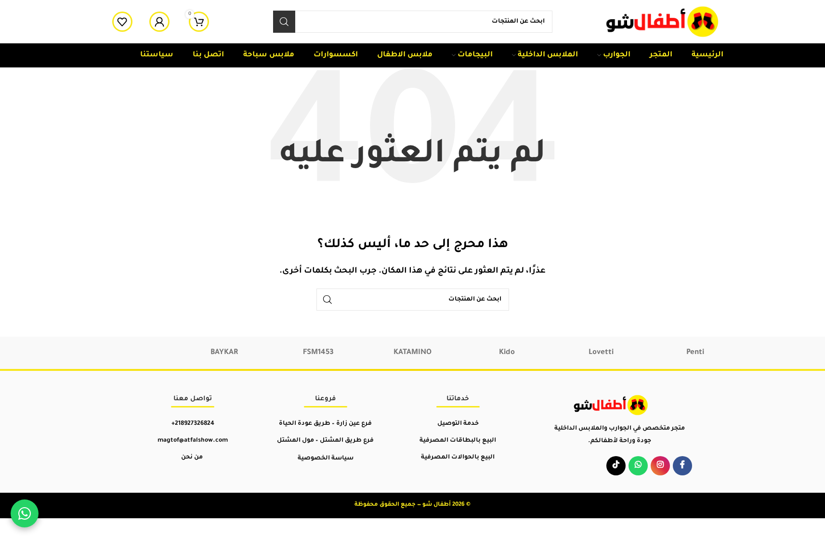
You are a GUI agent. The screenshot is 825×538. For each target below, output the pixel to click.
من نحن (192, 457)
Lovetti (601, 353)
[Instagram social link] (660, 465)
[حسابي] (159, 21)
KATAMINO (412, 353)
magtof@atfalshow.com (192, 440)
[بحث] (284, 22)
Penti (695, 353)
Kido (507, 353)
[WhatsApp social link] (638, 465)
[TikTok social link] (616, 465)
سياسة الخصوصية (326, 458)
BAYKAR (224, 353)
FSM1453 (318, 353)
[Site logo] (663, 22)
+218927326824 (192, 423)
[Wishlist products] (122, 21)
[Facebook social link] (682, 465)
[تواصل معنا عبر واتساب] (25, 513)
